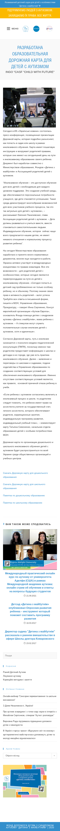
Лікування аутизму (12, 676)
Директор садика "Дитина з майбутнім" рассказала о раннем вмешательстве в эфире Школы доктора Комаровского (30, 635)
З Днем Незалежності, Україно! (18, 705)
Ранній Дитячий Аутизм (14, 672)
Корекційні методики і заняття (17, 679)
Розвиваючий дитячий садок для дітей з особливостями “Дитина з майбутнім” (30, 4)
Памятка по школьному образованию (22, 502)
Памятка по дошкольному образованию (24, 495)
